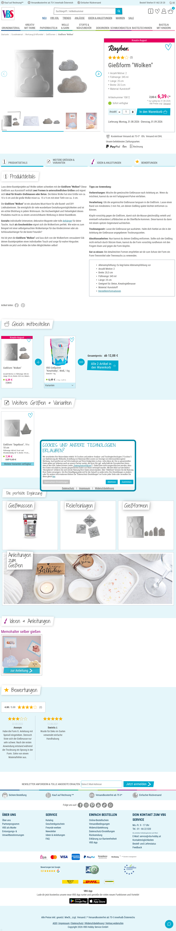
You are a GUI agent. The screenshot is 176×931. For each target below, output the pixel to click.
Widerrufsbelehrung (98, 827)
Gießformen (50, 34)
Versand (166, 103)
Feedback (137, 847)
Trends (67, 18)
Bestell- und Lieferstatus (144, 843)
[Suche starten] (119, 11)
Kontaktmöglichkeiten (143, 840)
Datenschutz (68, 488)
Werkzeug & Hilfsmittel (34, 34)
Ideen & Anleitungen (100, 18)
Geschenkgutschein (55, 823)
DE (174, 3)
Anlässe (80, 18)
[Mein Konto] (164, 11)
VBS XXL (54, 18)
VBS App (93, 842)
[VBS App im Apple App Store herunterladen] (97, 900)
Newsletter (51, 831)
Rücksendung (95, 835)
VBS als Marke (9, 827)
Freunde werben (53, 827)
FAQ (48, 838)
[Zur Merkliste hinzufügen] (168, 46)
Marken (120, 18)
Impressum (84, 488)
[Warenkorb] (170, 11)
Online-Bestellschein (99, 820)
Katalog (49, 820)
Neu (44, 18)
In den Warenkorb (150, 112)
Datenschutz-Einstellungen (102, 831)
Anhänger (67, 220)
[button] (4, 74)
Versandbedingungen (99, 823)
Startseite (5, 34)
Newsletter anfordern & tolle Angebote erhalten (51, 784)
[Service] (150, 11)
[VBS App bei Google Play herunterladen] (78, 900)
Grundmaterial (17, 34)
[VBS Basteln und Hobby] (8, 13)
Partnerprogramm (10, 823)
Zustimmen (127, 482)
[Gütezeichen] (92, 869)
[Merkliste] (157, 11)
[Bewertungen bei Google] (50, 869)
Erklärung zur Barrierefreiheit (103, 838)
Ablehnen (112, 482)
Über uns (6, 820)
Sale (131, 18)
